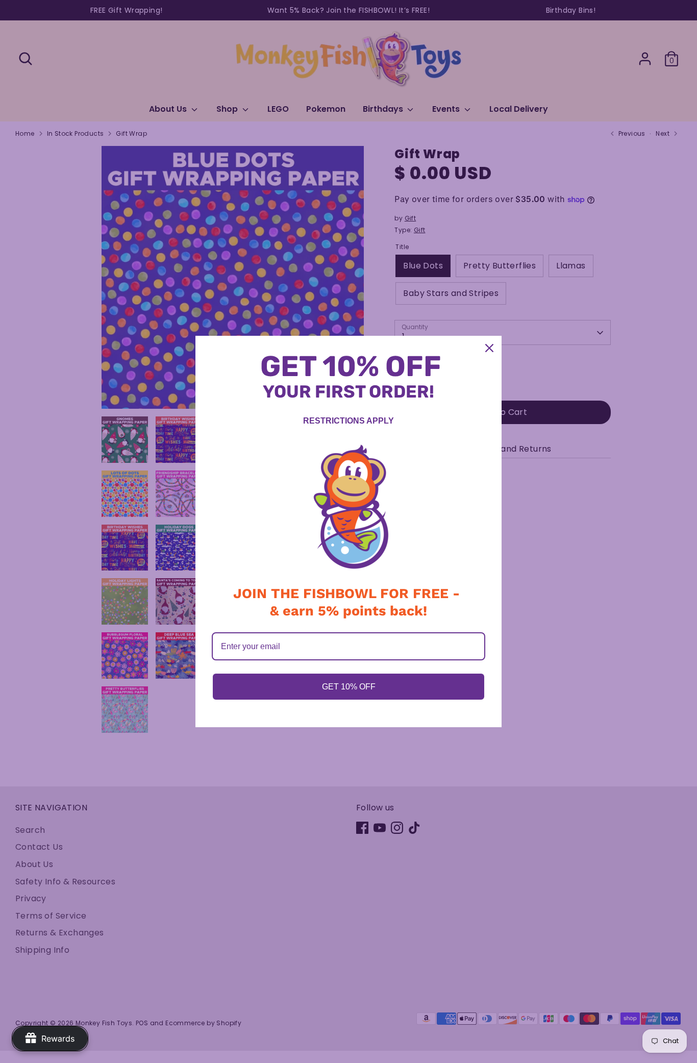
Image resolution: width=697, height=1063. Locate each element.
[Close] (489, 348)
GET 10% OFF (349, 686)
